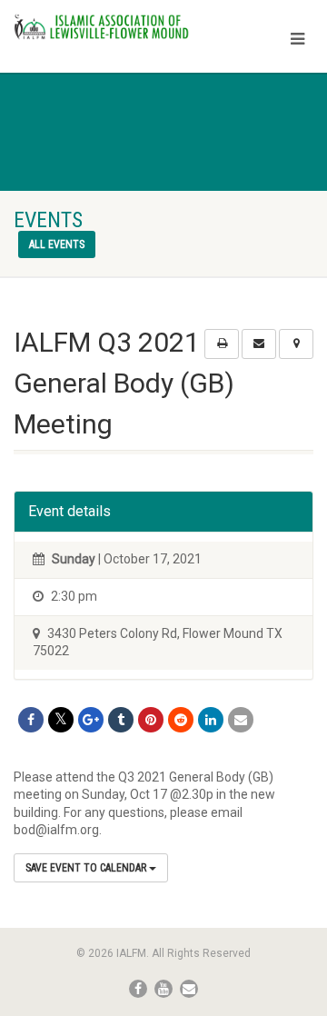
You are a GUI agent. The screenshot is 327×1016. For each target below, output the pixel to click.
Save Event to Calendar (87, 868)
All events (56, 244)
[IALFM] (109, 27)
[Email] (240, 719)
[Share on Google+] (91, 719)
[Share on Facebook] (31, 719)
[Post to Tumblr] (121, 719)
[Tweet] (61, 719)
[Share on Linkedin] (210, 719)
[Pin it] (151, 719)
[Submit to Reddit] (180, 719)
